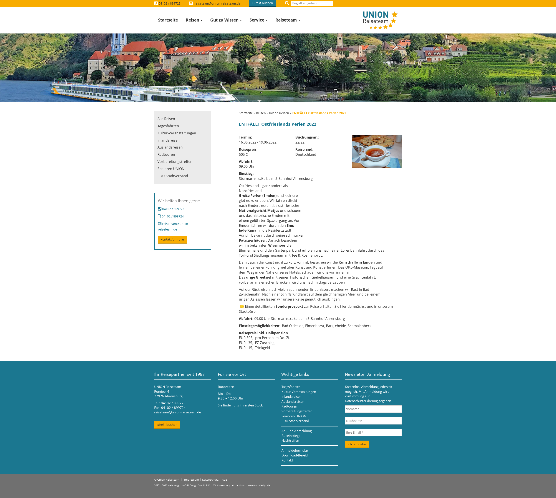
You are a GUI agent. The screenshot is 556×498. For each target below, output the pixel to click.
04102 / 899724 (172, 216)
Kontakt (287, 460)
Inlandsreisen (279, 113)
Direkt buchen (262, 3)
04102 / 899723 (169, 3)
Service (257, 20)
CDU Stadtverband (172, 176)
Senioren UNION (170, 168)
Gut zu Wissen (225, 20)
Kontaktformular (172, 239)
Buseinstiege (290, 435)
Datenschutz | (211, 479)
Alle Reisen (166, 118)
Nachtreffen (290, 440)
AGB (224, 479)
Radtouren (166, 154)
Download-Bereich (295, 455)
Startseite (168, 20)
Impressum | (192, 479)
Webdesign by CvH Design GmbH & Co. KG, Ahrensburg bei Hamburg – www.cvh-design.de (219, 485)
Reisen (193, 20)
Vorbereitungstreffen (174, 161)
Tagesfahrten (168, 126)
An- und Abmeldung (296, 431)
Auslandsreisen (170, 147)
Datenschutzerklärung (361, 401)
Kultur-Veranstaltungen (176, 133)
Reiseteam (286, 20)
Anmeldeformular (294, 450)
